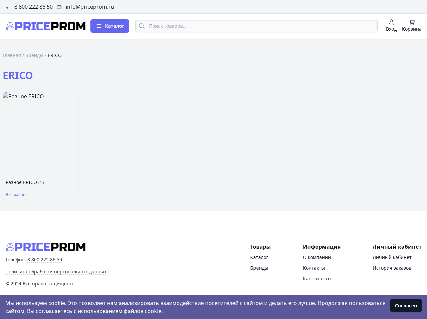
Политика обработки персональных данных (55, 271)
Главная (12, 55)
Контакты (314, 268)
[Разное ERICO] (40, 134)
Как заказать (317, 278)
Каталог (259, 257)
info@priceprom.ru (89, 6)
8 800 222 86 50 (33, 6)
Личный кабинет (392, 257)
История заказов (392, 268)
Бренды (34, 55)
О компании (317, 257)
